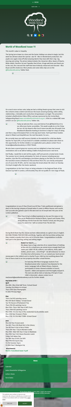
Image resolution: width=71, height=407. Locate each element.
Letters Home (10, 374)
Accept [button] (25, 403)
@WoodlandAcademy (13, 70)
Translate (32, 36)
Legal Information (46, 392)
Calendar (8, 367)
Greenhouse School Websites (41, 393)
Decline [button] (9, 403)
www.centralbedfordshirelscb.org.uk (32, 118)
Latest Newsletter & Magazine (15, 370)
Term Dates (9, 378)
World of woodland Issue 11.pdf (17, 351)
